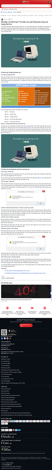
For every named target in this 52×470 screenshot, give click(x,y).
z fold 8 (37, 8)
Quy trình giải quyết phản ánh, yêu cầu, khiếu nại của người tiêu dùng (16, 415)
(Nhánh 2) (6, 349)
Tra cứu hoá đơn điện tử (6, 374)
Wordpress (38, 177)
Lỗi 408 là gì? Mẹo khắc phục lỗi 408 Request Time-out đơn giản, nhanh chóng (25, 273)
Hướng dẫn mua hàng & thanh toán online (10, 370)
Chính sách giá (4, 410)
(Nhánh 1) (6, 345)
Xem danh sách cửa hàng (25, 325)
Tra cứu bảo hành (5, 376)
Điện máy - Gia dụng (16, 15)
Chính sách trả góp (5, 393)
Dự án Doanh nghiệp (5, 363)
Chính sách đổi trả (5, 391)
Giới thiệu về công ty (5, 359)
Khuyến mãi (25, 15)
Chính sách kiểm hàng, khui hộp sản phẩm (10, 395)
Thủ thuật (41, 15)
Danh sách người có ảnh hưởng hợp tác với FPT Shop (13, 383)
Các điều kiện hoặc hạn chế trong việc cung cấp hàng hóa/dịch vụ (16, 412)
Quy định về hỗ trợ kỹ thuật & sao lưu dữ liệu (11, 404)
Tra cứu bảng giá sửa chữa (7, 378)
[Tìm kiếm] (49, 6)
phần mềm (33, 8)
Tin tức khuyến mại (5, 365)
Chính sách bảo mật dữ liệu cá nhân (9, 402)
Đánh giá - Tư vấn (33, 15)
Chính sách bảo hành (5, 388)
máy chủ (31, 127)
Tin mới (9, 15)
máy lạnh (28, 8)
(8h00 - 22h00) (7, 353)
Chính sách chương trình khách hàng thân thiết (11, 406)
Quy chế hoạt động (5, 361)
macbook (23, 8)
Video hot (46, 15)
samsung (13, 8)
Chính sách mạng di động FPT (7, 399)
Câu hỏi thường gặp (5, 380)
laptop (8, 8)
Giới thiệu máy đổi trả (5, 367)
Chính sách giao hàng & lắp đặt (8, 397)
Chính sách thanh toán (6, 408)
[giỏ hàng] (49, 2)
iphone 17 (4, 8)
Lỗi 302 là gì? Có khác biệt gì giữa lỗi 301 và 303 (17, 270)
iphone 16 (18, 8)
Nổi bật (4, 15)
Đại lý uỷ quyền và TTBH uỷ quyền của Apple (11, 372)
